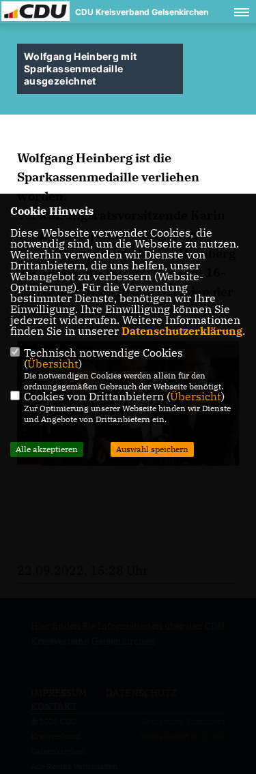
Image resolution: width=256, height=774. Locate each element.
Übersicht (53, 363)
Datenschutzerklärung (182, 331)
